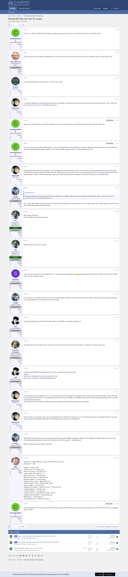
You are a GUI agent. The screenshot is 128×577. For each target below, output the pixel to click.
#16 (118, 392)
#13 (118, 317)
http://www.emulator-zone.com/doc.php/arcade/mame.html (86, 170)
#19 (118, 458)
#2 (118, 52)
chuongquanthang (15, 21)
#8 (118, 188)
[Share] (115, 29)
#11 (118, 270)
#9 (118, 211)
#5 (118, 120)
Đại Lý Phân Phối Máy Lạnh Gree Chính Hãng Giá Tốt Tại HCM (38, 542)
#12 (118, 294)
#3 (118, 78)
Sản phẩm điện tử (31, 538)
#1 (118, 29)
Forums (12, 8)
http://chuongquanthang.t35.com (82, 149)
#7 (118, 166)
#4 (118, 99)
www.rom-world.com (35, 105)
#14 (118, 341)
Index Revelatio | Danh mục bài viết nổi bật (28, 548)
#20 (118, 504)
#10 (118, 241)
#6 (118, 143)
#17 (118, 413)
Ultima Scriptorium (34, 550)
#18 (118, 434)
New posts (11, 12)
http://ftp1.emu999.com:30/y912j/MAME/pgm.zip (40, 378)
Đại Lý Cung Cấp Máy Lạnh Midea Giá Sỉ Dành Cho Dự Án (37, 536)
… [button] (16, 25)
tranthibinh (17, 538)
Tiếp (23, 25)
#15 (118, 368)
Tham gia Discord (24, 8)
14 (19, 25)
